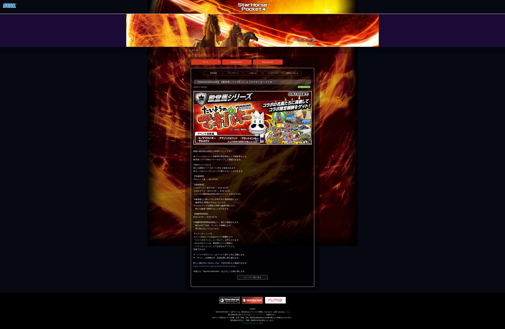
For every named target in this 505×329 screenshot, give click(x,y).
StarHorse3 (236, 62)
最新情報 (213, 73)
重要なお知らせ (292, 73)
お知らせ (253, 73)
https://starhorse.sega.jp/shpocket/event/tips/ (215, 266)
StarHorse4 (267, 62)
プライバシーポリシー (258, 315)
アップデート (233, 73)
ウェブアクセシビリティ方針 (252, 323)
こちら (286, 312)
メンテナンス (273, 73)
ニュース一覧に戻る (252, 277)
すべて (205, 62)
